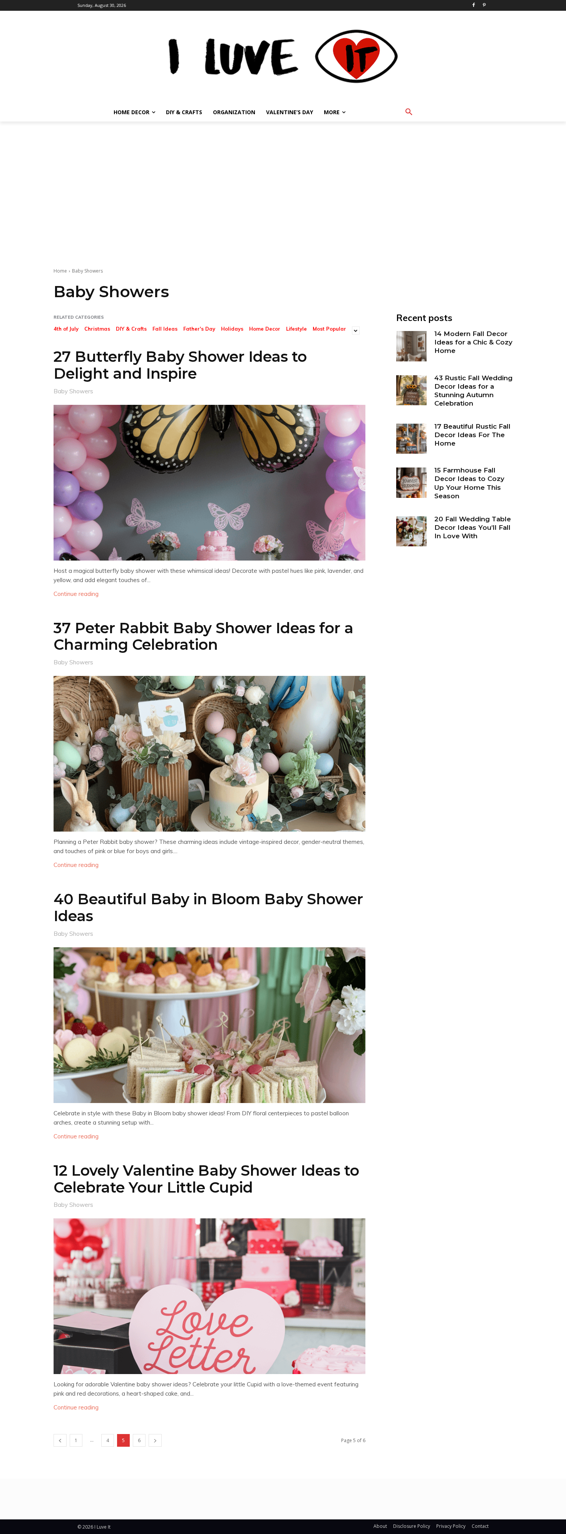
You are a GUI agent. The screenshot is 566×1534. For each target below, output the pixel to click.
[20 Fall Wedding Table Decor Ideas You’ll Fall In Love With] (411, 531)
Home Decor (264, 328)
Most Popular (329, 328)
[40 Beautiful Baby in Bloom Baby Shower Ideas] (209, 1025)
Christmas (97, 328)
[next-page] (155, 1440)
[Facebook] (473, 5)
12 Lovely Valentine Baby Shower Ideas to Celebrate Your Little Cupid (206, 1178)
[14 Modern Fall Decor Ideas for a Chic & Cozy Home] (411, 346)
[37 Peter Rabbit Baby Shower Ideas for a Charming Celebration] (209, 754)
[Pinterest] (484, 5)
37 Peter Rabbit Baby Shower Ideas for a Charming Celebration (203, 636)
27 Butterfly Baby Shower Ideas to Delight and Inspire (180, 365)
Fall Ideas (165, 328)
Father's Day (199, 328)
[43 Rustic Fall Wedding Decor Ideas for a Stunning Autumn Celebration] (411, 390)
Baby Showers (73, 391)
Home (60, 271)
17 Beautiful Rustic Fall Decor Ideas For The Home (472, 435)
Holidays (232, 328)
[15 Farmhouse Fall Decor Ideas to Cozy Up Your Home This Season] (411, 482)
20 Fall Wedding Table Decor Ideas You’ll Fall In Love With (472, 527)
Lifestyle (296, 328)
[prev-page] (60, 1440)
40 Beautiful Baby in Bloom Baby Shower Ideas (208, 907)
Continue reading (76, 594)
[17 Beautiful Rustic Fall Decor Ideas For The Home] (411, 439)
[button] (409, 112)
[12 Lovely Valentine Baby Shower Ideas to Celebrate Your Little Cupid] (209, 1296)
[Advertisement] (283, 179)
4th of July (66, 328)
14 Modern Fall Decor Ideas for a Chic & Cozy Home (473, 342)
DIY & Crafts (131, 328)
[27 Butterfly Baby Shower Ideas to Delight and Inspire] (209, 483)
